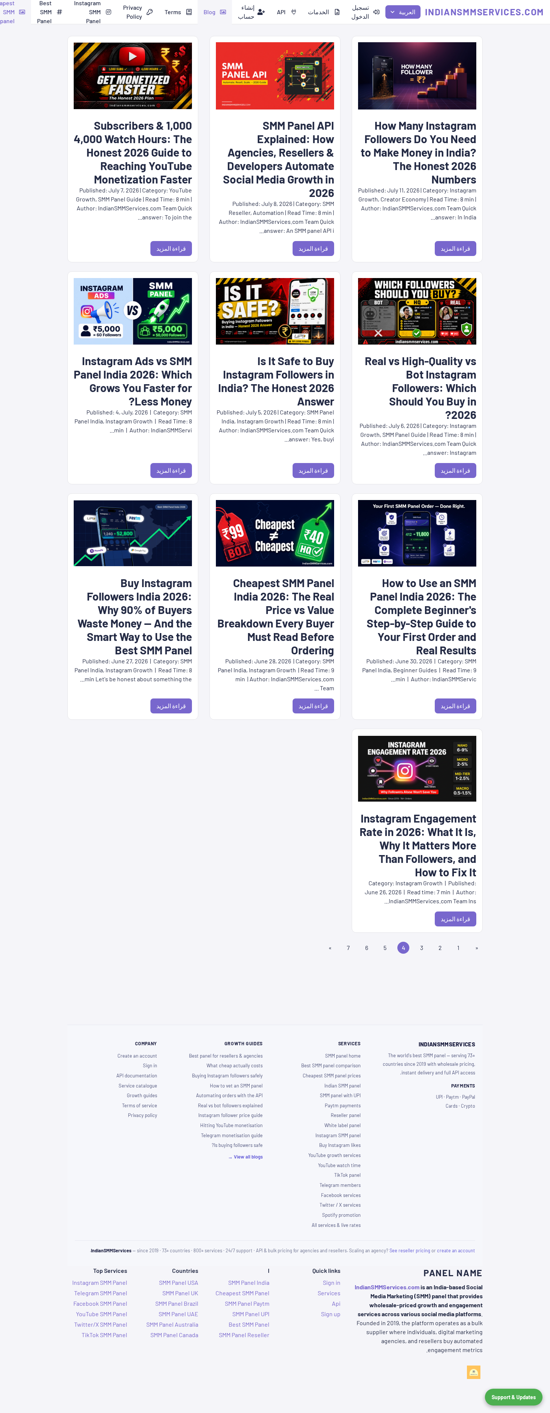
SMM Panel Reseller (244, 1334)
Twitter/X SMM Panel (100, 1324)
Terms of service (139, 1105)
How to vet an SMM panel (236, 1086)
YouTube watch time (339, 1165)
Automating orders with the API (229, 1095)
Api (336, 1303)
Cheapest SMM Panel (242, 1292)
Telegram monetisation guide (232, 1135)
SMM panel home (343, 1056)
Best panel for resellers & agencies (226, 1056)
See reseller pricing (409, 1250)
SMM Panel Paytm (247, 1303)
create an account (456, 1250)
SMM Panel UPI (250, 1313)
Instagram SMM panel (338, 1135)
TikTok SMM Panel (104, 1334)
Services (329, 1292)
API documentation (136, 1076)
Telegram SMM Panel (100, 1292)
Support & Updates (514, 1397)
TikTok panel (347, 1175)
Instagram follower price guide (230, 1115)
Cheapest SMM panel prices (332, 1076)
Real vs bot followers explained (230, 1105)
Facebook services (341, 1195)
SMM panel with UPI (340, 1095)
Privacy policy (142, 1115)
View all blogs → (245, 1157)
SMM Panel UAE (178, 1313)
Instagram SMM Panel (99, 1282)
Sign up (330, 1313)
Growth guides (142, 1095)
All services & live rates (336, 1225)
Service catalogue (138, 1086)
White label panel (342, 1125)
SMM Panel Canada (174, 1334)
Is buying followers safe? (237, 1145)
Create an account (137, 1056)
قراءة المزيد (455, 248)
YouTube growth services (334, 1155)
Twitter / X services (340, 1205)
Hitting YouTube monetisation (231, 1125)
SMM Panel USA (178, 1282)
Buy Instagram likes (340, 1145)
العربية (407, 11)
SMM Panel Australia (172, 1324)
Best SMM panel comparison (331, 1065)
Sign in (150, 1065)
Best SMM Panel (249, 1324)
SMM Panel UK (180, 1292)
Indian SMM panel (342, 1086)
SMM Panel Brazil (176, 1303)
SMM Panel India (248, 1282)
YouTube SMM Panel (101, 1313)
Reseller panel (346, 1115)
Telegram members (340, 1185)
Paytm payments (343, 1105)
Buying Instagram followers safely (227, 1076)
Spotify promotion (341, 1215)
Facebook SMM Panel (100, 1303)
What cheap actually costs (235, 1065)
